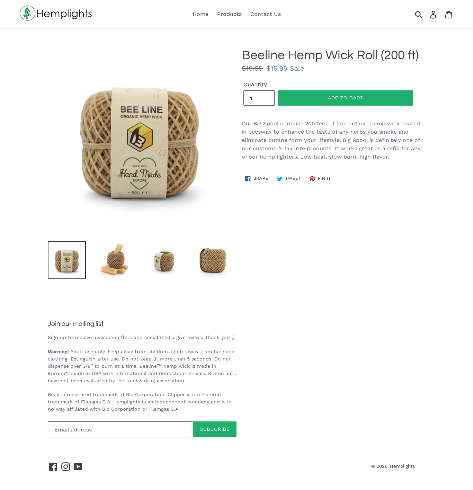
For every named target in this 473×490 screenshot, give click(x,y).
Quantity (255, 84)
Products (229, 14)
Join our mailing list (76, 323)
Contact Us (265, 14)
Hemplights (402, 466)
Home (200, 14)
